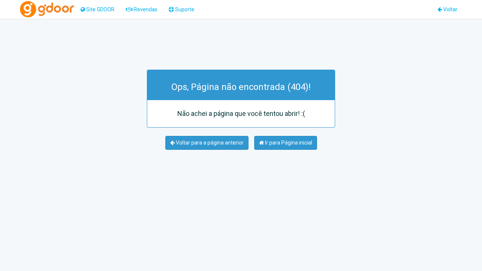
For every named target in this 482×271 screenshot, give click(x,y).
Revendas (145, 9)
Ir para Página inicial (288, 143)
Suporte (184, 9)
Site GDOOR (99, 9)
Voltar (450, 9)
